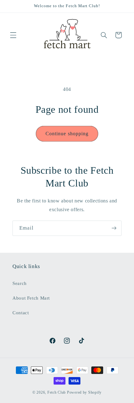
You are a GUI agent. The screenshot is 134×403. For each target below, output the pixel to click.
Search (19, 283)
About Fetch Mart (31, 298)
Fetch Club (56, 392)
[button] (13, 35)
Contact (20, 312)
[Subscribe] (114, 228)
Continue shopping (67, 133)
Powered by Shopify (84, 392)
